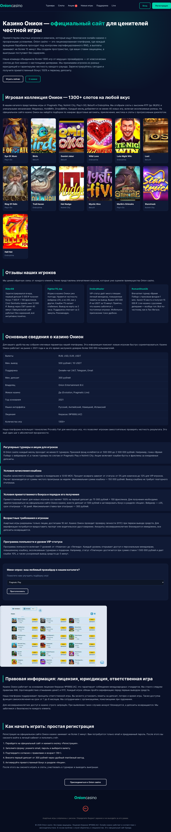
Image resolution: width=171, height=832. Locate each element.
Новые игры (87, 5)
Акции (72, 5)
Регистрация (161, 6)
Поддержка (102, 5)
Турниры (50, 5)
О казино (33, 79)
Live (114, 5)
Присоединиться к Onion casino (85, 782)
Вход (145, 6)
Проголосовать (17, 591)
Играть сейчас (13, 79)
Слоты (61, 5)
